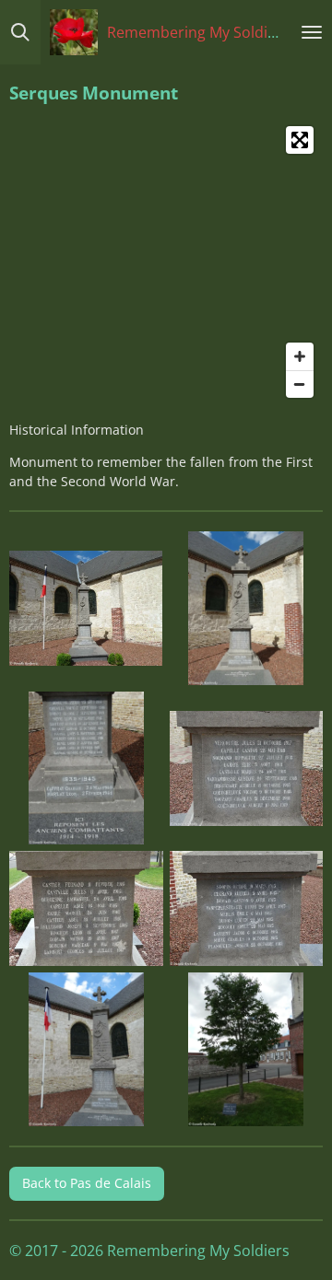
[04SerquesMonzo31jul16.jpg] (246, 768)
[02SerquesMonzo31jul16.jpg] (246, 609)
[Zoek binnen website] (20, 32)
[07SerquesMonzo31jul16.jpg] (86, 1050)
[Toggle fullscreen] (300, 140)
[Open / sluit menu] (311, 32)
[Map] (166, 262)
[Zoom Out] (300, 384)
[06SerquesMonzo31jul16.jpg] (246, 909)
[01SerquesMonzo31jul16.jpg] (86, 609)
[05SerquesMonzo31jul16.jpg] (86, 909)
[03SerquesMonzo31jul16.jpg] (86, 768)
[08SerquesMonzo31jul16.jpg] (246, 1050)
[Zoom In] (300, 356)
